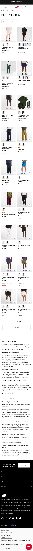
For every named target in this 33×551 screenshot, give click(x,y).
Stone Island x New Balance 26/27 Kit (23, 115)
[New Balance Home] (16, 7)
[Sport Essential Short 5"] (29, 73)
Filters (6, 21)
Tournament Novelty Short (8, 278)
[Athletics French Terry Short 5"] (14, 302)
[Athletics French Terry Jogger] (29, 205)
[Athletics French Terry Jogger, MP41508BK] (23, 209)
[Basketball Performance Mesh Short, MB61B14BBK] (27, 44)
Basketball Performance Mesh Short (23, 48)
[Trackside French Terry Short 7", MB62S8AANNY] (7, 44)
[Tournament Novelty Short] (14, 270)
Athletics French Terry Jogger (24, 212)
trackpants (26, 347)
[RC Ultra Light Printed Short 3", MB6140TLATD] (19, 177)
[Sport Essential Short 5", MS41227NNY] (27, 78)
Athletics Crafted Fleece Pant (7, 147)
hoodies (12, 376)
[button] (6, 7)
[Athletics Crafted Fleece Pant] (14, 140)
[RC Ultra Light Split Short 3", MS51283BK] (3, 112)
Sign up (24, 465)
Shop (3, 477)
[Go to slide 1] (15, 3)
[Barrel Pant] (29, 140)
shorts (19, 347)
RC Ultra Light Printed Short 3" (24, 180)
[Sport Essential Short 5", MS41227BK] (23, 78)
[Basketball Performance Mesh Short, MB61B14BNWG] (19, 44)
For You (3, 487)
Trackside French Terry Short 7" (8, 47)
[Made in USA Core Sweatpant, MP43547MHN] (3, 78)
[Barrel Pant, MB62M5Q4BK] (23, 144)
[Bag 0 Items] (30, 7)
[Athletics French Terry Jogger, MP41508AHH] (19, 209)
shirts (10, 377)
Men (2, 10)
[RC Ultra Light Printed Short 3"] (29, 173)
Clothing (8, 10)
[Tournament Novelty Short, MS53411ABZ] (7, 274)
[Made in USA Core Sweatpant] (14, 73)
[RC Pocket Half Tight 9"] (29, 238)
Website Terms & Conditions (9, 533)
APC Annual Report (6, 538)
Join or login (27, 1)
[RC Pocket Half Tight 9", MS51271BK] (19, 242)
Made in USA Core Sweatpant (7, 83)
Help (2, 472)
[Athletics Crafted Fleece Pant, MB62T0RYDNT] (3, 144)
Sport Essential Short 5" (24, 81)
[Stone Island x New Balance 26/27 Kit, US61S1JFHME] (23, 112)
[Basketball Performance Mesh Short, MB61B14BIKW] (23, 44)
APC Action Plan (5, 535)
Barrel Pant (21, 149)
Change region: (5, 525)
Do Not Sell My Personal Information (11, 544)
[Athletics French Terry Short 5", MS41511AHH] (3, 306)
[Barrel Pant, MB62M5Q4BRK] (19, 144)
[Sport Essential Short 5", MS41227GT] (19, 78)
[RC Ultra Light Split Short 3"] (14, 108)
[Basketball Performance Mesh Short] (29, 40)
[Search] (25, 7)
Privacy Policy (5, 530)
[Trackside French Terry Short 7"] (14, 40)
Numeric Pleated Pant (8, 214)
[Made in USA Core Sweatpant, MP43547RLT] (7, 78)
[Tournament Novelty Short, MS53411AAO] (3, 274)
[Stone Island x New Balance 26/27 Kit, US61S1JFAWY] (19, 112)
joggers (7, 372)
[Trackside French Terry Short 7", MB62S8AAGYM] (3, 44)
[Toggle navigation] (2, 7)
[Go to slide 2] (16, 3)
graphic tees (18, 376)
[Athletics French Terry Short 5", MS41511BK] (7, 306)
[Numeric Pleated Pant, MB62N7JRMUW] (3, 209)
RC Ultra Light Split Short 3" (7, 115)
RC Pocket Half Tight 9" (24, 246)
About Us (4, 482)
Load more (16, 327)
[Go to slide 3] (17, 3)
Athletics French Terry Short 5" (8, 310)
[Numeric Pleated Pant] (14, 205)
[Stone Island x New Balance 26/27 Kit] (29, 108)
